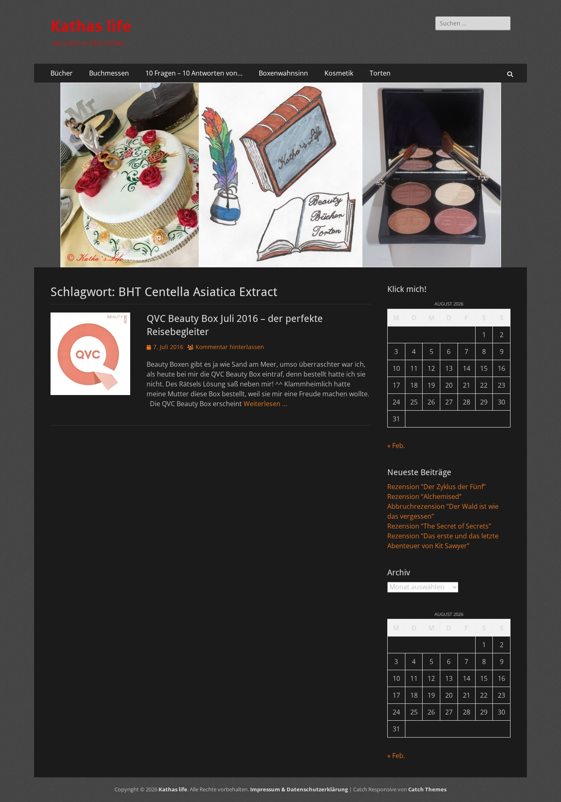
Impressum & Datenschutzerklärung (299, 789)
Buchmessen (109, 73)
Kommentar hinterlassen (229, 347)
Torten (380, 73)
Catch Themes (427, 789)
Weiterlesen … (265, 403)
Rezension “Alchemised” (424, 496)
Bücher (62, 73)
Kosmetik (338, 73)
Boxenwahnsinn (283, 73)
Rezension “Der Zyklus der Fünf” (436, 486)
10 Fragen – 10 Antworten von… (193, 73)
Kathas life (91, 26)
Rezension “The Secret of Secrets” (439, 526)
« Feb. (396, 445)
